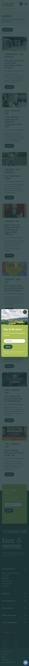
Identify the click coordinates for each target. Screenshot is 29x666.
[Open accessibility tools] (25, 662)
